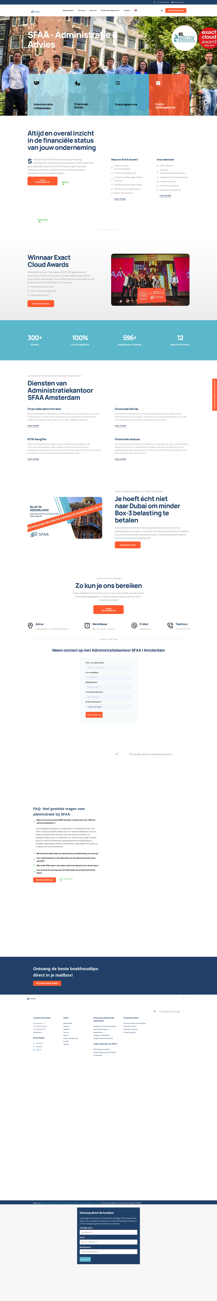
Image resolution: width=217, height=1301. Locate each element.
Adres (40, 624)
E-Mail (144, 624)
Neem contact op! (44, 880)
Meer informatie (66, 879)
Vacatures (66, 1029)
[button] (67, 821)
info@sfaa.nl (179, 2)
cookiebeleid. (95, 1203)
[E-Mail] (134, 625)
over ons (66, 1032)
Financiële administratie (44, 409)
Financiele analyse (127, 439)
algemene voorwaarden (49, 1203)
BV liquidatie (97, 1055)
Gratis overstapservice (70, 1038)
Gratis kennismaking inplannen (214, 395)
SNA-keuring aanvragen (101, 1049)
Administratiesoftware (100, 1029)
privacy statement (64, 1203)
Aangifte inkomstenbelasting (103, 1038)
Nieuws (65, 1035)
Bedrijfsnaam (85, 1247)
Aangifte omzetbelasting (101, 1035)
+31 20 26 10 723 (163, 2)
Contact (66, 1041)
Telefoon (182, 624)
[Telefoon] (170, 625)
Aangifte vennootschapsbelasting (104, 1026)
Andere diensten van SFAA (105, 1044)
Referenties (43, 220)
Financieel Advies (126, 409)
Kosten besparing (130, 1032)
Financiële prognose (131, 1029)
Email (82, 1237)
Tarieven (65, 182)
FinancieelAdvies (81, 105)
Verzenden (85, 1259)
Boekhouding (98, 1032)
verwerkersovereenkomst (79, 1203)
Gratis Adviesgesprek (165, 105)
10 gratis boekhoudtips (47, 983)
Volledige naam (86, 1228)
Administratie (67, 1023)
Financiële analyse (130, 1026)
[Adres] (30, 625)
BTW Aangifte (37, 439)
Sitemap (66, 1044)
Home (65, 1018)
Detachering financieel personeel (104, 1052)
